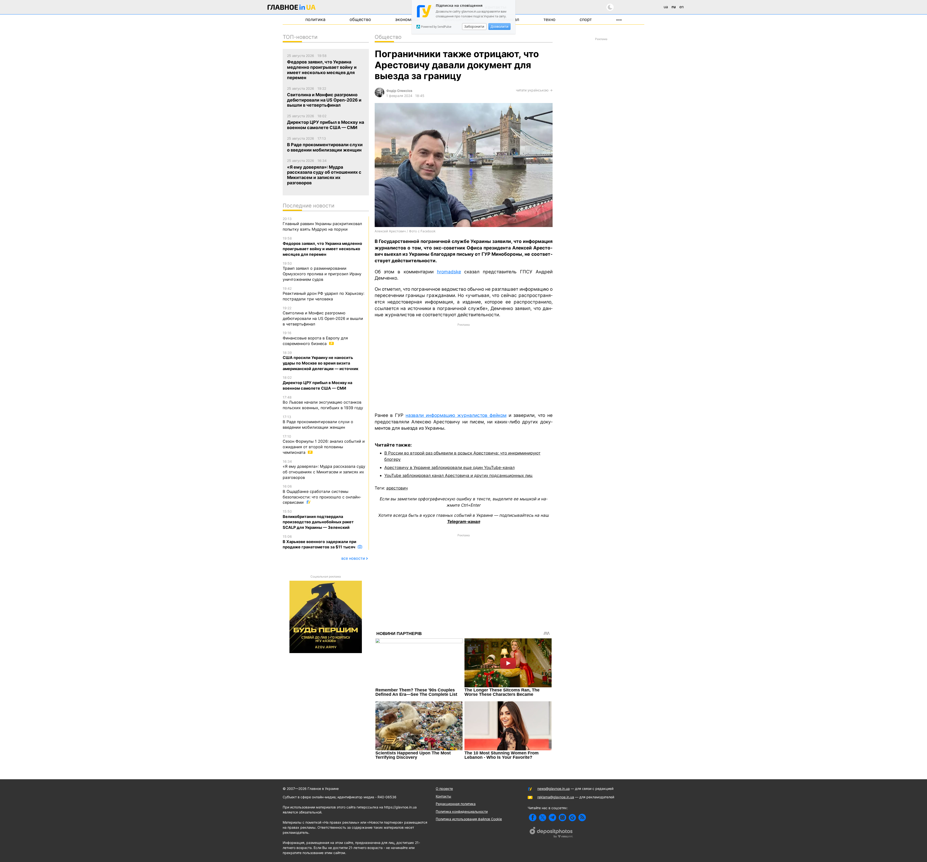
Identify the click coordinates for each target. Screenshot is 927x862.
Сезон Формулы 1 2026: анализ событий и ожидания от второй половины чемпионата (324, 444)
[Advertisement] (464, 367)
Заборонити (474, 26)
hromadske (449, 272)
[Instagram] (562, 817)
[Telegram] (552, 817)
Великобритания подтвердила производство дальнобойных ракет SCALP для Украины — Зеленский (318, 519)
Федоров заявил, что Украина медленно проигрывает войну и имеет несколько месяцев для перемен (322, 246)
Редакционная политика (456, 804)
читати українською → (534, 90)
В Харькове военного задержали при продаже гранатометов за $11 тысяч (319, 541)
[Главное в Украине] (291, 8)
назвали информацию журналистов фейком (456, 415)
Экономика (407, 19)
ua (666, 6)
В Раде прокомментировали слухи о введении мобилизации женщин (318, 422)
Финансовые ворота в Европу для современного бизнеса (315, 338)
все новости (353, 558)
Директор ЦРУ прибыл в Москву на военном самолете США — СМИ (317, 382)
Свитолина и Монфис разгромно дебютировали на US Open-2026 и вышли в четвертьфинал (323, 316)
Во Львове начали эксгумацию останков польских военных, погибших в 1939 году (323, 402)
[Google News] (572, 817)
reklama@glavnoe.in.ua (555, 797)
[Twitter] (542, 817)
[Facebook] (532, 817)
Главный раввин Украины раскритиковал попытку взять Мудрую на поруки (322, 224)
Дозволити (499, 26)
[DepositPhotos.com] (551, 833)
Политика (315, 19)
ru (674, 6)
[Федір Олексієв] (379, 96)
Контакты (443, 796)
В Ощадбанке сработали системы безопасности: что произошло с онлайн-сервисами (322, 494)
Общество (360, 19)
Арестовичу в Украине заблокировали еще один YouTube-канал (449, 467)
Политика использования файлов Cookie (469, 819)
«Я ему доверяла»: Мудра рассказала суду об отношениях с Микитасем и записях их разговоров (324, 469)
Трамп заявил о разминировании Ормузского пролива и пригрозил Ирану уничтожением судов (322, 271)
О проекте (444, 788)
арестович (397, 487)
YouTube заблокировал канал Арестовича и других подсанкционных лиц (458, 475)
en (681, 6)
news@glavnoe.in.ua (553, 788)
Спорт (586, 19)
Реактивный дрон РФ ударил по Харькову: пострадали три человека (323, 293)
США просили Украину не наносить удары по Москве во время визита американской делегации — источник (320, 361)
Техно (549, 19)
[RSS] (582, 817)
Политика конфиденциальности (462, 811)
